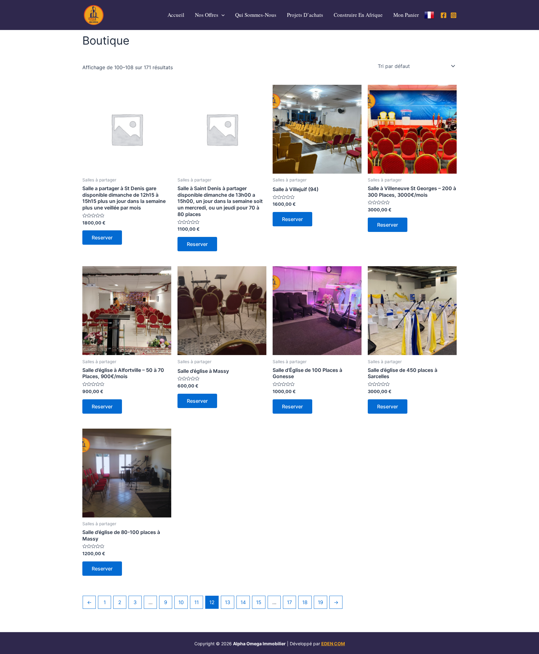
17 (289, 602)
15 (258, 602)
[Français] (429, 15)
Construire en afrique (358, 14)
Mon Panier (406, 14)
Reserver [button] (102, 237)
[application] (221, 14)
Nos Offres (206, 14)
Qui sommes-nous (255, 14)
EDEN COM (333, 643)
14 (243, 602)
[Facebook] (443, 15)
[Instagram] (453, 15)
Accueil (176, 14)
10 (181, 602)
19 (320, 602)
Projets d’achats (305, 14)
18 (305, 602)
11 (196, 602)
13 (227, 602)
